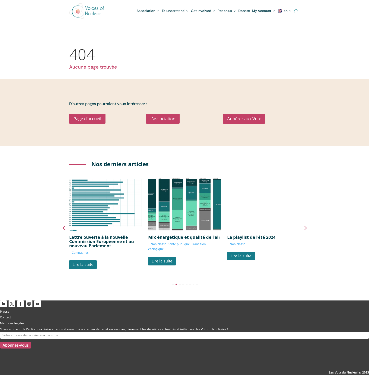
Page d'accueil (87, 119)
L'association (162, 119)
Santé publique (179, 244)
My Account (261, 11)
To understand (173, 11)
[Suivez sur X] (12, 303)
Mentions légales (12, 323)
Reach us (225, 11)
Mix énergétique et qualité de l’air (184, 237)
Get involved (201, 11)
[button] (305, 228)
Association (145, 11)
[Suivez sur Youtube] (37, 303)
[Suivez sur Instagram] (29, 303)
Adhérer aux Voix (244, 119)
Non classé (158, 244)
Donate (244, 11)
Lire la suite (83, 264)
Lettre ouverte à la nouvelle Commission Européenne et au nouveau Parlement (101, 241)
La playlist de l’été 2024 (251, 237)
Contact (5, 317)
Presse (4, 311)
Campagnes (80, 252)
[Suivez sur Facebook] (20, 303)
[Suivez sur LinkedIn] (3, 303)
